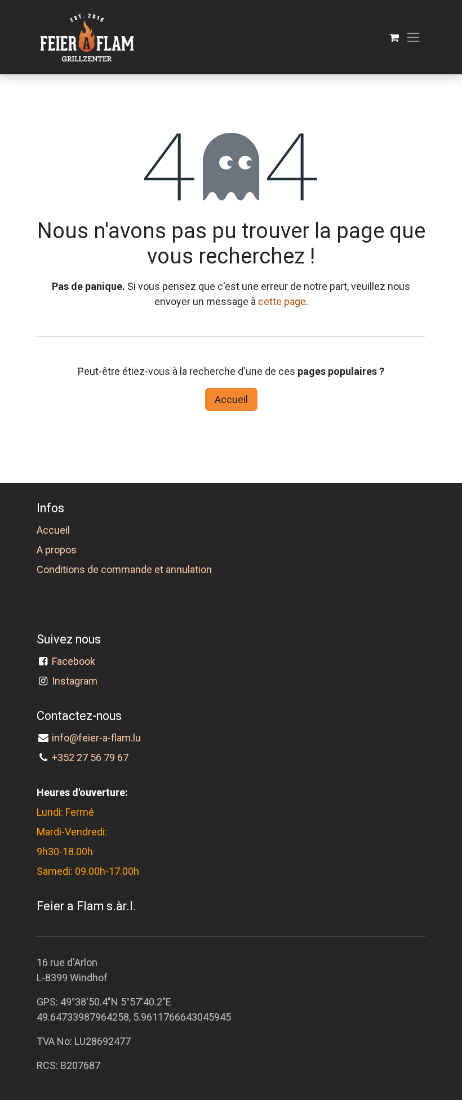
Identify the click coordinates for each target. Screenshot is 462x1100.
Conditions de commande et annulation (124, 569)
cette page (282, 301)
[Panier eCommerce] (394, 37)
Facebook (76, 661)
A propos (57, 550)
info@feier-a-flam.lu (96, 738)
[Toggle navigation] (413, 37)
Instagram (74, 681)
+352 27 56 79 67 (90, 757)
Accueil (231, 399)
